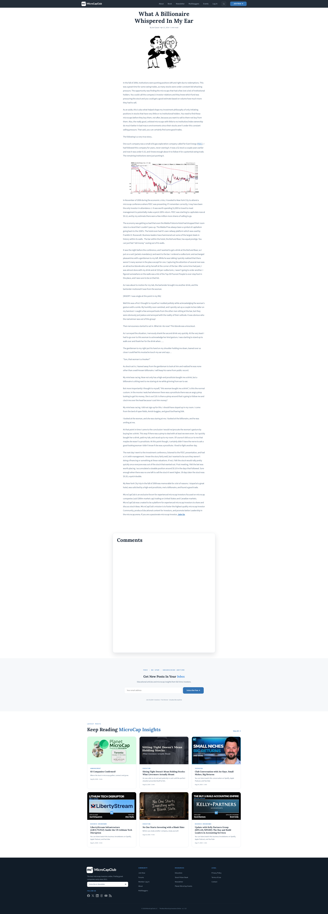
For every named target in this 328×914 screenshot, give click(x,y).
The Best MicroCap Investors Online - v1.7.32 (173, 908)
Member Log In (143, 882)
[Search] (224, 4)
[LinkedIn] (97, 896)
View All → (237, 731)
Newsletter (180, 3)
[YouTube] (106, 896)
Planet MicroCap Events (183, 886)
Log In (215, 3)
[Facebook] (88, 896)
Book (170, 3)
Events (205, 3)
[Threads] (101, 896)
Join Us (181, 514)
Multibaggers (194, 3)
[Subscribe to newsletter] (125, 884)
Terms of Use (216, 877)
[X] (92, 896)
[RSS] (110, 896)
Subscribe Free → (193, 690)
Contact (214, 882)
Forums (141, 877)
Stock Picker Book (181, 877)
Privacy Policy (216, 873)
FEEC (200, 143)
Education (178, 873)
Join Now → (238, 3)
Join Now (141, 873)
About (161, 3)
